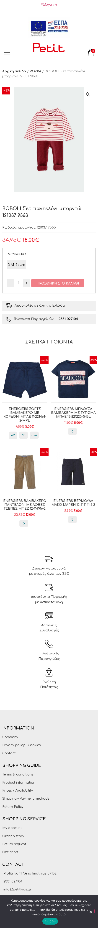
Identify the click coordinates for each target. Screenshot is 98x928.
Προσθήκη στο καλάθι (57, 283)
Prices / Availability (17, 790)
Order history (13, 836)
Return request (14, 844)
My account (12, 828)
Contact (9, 753)
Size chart (10, 852)
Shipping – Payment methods (25, 798)
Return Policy (12, 807)
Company (10, 737)
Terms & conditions (18, 774)
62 (13, 435)
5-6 (34, 435)
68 (23, 435)
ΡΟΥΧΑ (35, 71)
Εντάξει (50, 921)
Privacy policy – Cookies (21, 745)
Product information (18, 782)
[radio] (16, 264)
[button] (88, 94)
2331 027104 (68, 319)
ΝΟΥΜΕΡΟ (17, 254)
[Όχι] (91, 911)
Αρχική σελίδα (14, 71)
